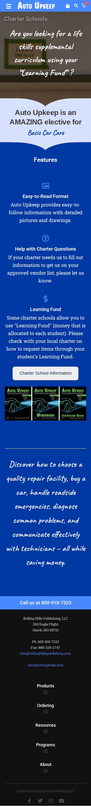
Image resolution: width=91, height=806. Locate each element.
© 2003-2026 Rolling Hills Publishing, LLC (45, 791)
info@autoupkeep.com (46, 665)
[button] (8, 5)
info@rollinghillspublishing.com (45, 653)
